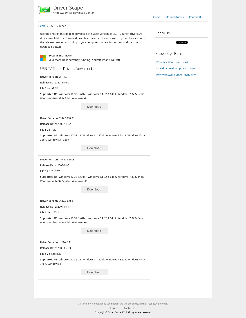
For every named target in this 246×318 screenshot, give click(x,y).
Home (156, 17)
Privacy (114, 308)
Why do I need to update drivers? (176, 68)
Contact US (195, 17)
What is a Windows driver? (172, 62)
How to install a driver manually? (176, 74)
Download (94, 107)
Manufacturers (175, 17)
